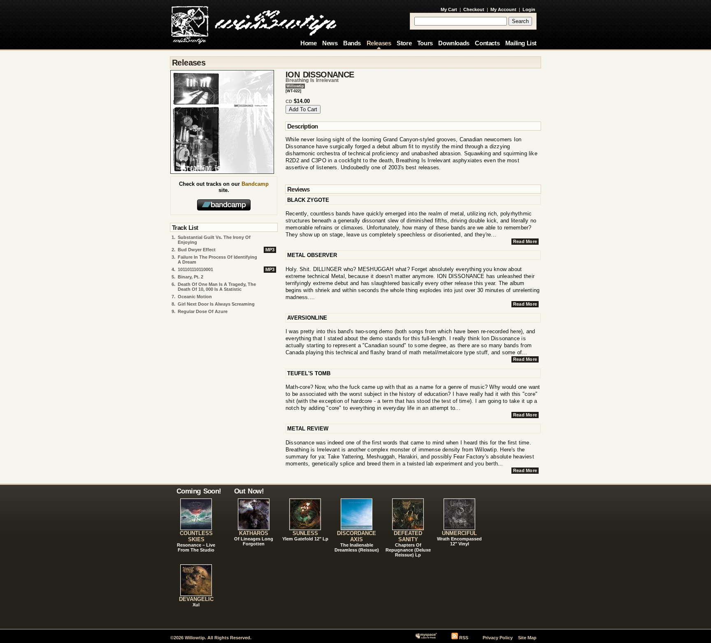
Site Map (527, 637)
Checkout (473, 9)
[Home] (253, 22)
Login (529, 9)
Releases (379, 43)
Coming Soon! (199, 491)
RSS (463, 637)
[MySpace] (426, 637)
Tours (425, 43)
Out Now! (249, 491)
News (329, 43)
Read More (525, 241)
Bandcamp (255, 184)
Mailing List (521, 43)
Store (404, 43)
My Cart (449, 9)
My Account (503, 9)
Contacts (487, 43)
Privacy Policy (498, 637)
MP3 (269, 249)
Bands (352, 43)
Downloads (453, 43)
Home (308, 43)
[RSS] (454, 637)
